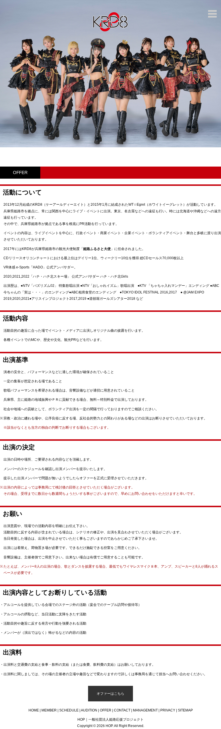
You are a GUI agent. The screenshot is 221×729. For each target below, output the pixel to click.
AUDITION (89, 710)
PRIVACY (167, 710)
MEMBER (49, 710)
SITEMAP (185, 710)
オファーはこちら (110, 694)
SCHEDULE (69, 710)
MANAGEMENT (145, 710)
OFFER (105, 710)
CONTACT (122, 710)
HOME (33, 710)
